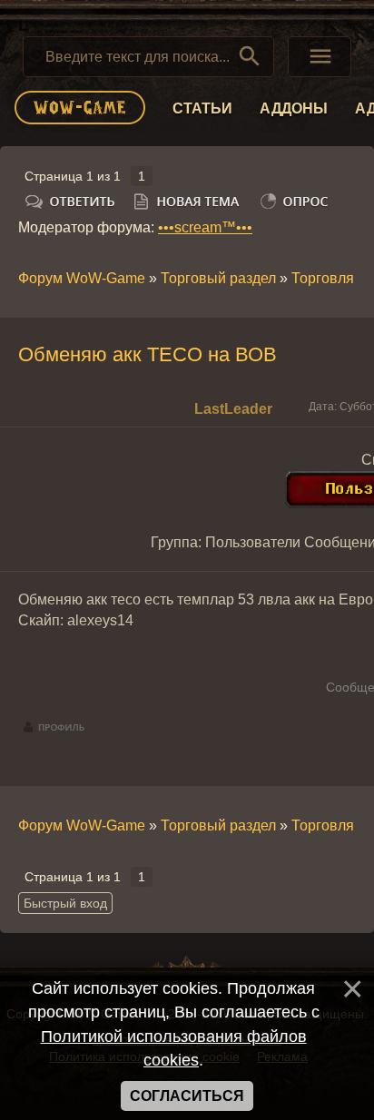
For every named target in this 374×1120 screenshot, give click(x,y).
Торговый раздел (218, 278)
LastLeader (233, 409)
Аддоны (294, 108)
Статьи (202, 108)
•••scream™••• (205, 227)
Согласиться (187, 1096)
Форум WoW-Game (81, 278)
